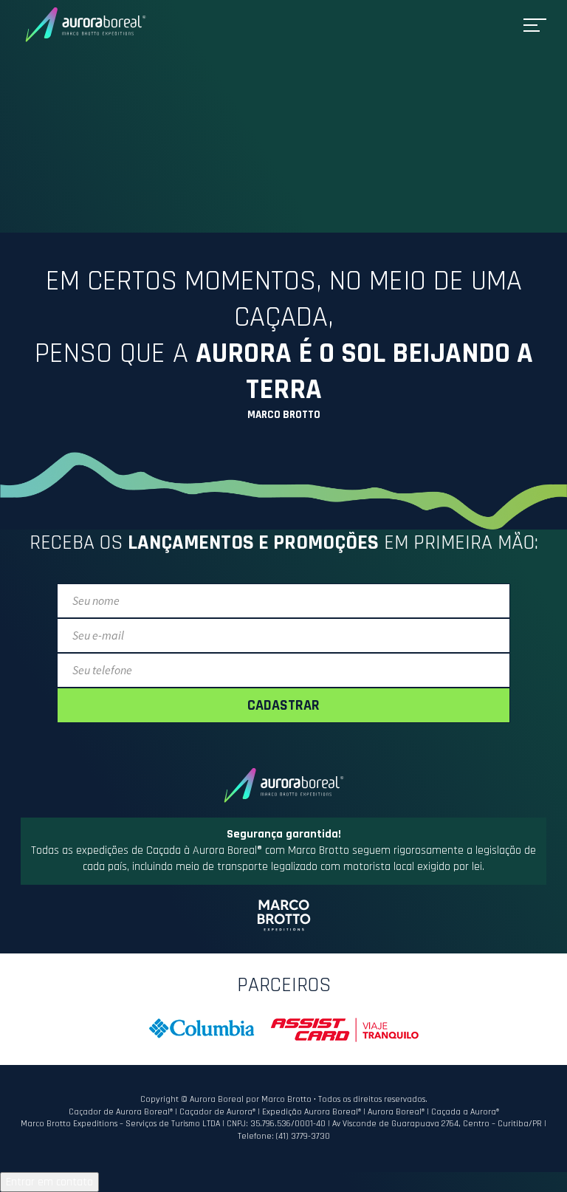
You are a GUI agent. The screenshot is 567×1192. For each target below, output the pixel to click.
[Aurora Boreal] (86, 24)
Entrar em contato (49, 1182)
